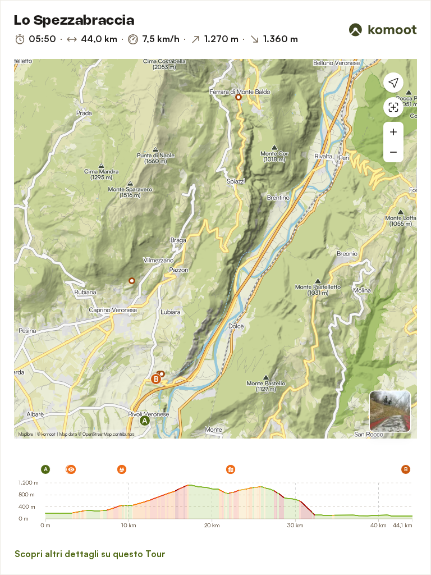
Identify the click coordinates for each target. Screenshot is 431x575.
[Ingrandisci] (393, 132)
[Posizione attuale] (393, 82)
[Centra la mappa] (393, 107)
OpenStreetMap (97, 434)
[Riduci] (393, 152)
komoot (49, 434)
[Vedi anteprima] (390, 411)
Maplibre (26, 434)
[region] (215, 249)
